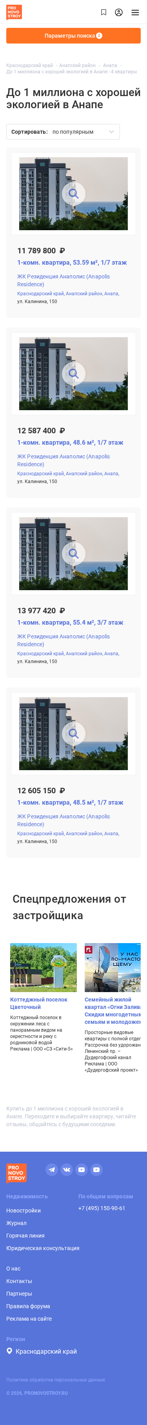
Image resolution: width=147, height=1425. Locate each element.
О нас (13, 1268)
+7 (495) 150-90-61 (101, 1208)
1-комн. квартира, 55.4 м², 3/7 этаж (70, 622)
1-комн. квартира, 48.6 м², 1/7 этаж (70, 442)
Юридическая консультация (43, 1248)
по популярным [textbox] (73, 132)
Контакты (19, 1281)
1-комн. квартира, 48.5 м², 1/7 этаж (70, 802)
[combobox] (80, 132)
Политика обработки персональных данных (55, 1380)
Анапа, (111, 293)
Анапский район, (84, 293)
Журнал (16, 1223)
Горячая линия (25, 1235)
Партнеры (19, 1293)
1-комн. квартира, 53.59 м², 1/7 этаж (72, 262)
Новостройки (23, 1210)
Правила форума (28, 1306)
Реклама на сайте (29, 1319)
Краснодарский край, (41, 293)
